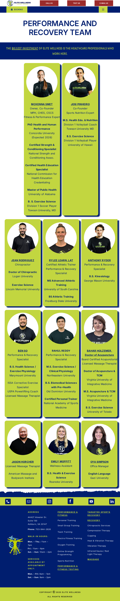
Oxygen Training (66, 545)
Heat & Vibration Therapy (101, 541)
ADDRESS (33, 512)
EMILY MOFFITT (61, 461)
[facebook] (70, 501)
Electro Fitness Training (70, 538)
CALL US (49, 3)
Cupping (92, 536)
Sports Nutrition (66, 561)
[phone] (8, 501)
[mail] (29, 501)
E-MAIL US (104, 3)
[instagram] (49, 501)
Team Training (65, 532)
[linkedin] (112, 501)
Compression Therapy (99, 530)
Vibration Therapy (97, 546)
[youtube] (91, 501)
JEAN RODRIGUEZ (22, 260)
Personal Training (67, 520)
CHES (41, 112)
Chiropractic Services (99, 525)
